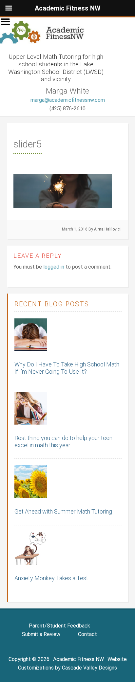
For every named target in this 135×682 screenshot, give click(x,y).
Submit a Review (41, 634)
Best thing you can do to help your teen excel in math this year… (63, 441)
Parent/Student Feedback (59, 626)
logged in (53, 267)
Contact (87, 634)
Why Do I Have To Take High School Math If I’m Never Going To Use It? (66, 368)
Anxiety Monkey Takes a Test (51, 578)
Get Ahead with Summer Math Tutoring (63, 511)
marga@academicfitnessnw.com (67, 100)
